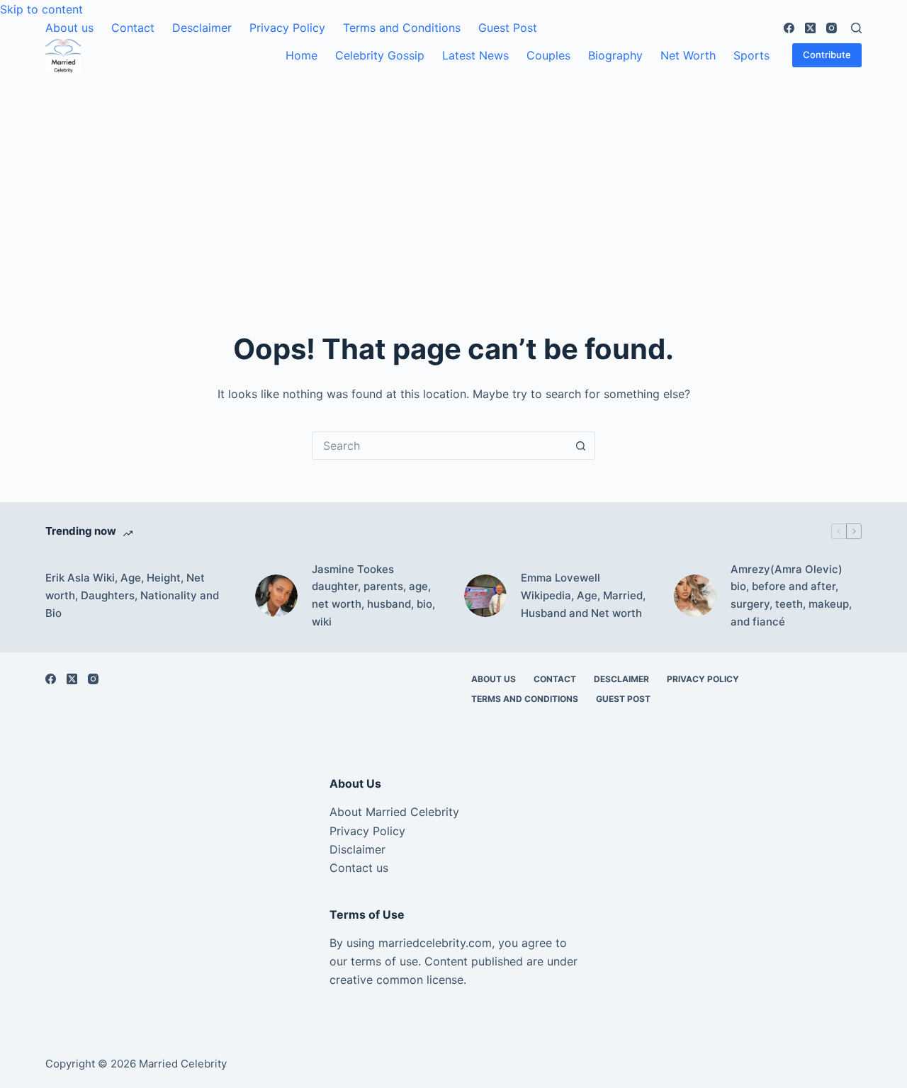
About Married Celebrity (394, 812)
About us (69, 28)
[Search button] (581, 445)
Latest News (475, 55)
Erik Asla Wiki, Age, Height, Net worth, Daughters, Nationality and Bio (132, 595)
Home (301, 55)
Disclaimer (357, 849)
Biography (615, 55)
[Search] (856, 28)
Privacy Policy (287, 28)
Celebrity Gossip (379, 55)
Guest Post (507, 28)
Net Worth (688, 55)
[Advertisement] (453, 179)
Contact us (358, 868)
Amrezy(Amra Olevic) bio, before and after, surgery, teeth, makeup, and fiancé (791, 595)
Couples (548, 55)
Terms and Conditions (402, 28)
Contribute (827, 54)
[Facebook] (789, 28)
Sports (751, 55)
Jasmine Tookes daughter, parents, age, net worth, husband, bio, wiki (373, 595)
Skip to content (41, 9)
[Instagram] (831, 28)
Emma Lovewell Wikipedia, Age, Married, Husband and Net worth (583, 595)
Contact (132, 28)
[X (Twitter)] (810, 28)
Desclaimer (202, 28)
